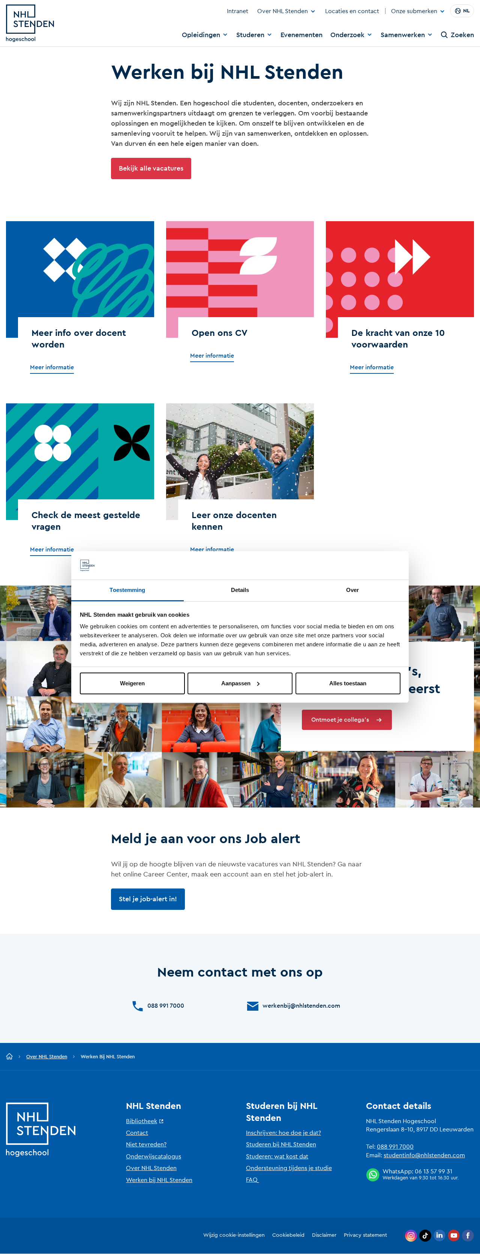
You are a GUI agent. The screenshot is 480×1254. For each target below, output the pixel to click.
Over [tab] (352, 590)
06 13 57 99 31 (433, 1172)
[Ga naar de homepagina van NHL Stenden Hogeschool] (30, 23)
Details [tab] (240, 590)
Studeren (250, 34)
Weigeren (132, 683)
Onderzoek (347, 34)
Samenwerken (403, 34)
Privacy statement (365, 1235)
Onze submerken (414, 11)
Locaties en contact (352, 11)
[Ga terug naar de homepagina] (9, 1057)
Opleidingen (201, 34)
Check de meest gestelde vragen (86, 521)
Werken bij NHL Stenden (159, 1180)
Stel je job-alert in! (148, 899)
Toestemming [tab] (127, 590)
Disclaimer (324, 1235)
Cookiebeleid (288, 1235)
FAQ (252, 1180)
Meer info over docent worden (79, 339)
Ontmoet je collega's (340, 720)
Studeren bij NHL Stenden (281, 1145)
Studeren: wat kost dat (277, 1157)
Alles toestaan (347, 683)
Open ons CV (220, 333)
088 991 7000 (395, 1147)
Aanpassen (235, 683)
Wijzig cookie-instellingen (234, 1235)
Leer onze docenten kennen (234, 521)
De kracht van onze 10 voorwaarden (398, 339)
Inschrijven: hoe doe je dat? (283, 1133)
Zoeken (462, 34)
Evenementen (301, 34)
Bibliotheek (141, 1121)
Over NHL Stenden (282, 11)
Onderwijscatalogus (153, 1157)
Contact (137, 1133)
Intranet (237, 11)
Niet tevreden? (146, 1145)
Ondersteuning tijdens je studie (289, 1168)
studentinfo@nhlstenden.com (424, 1155)
